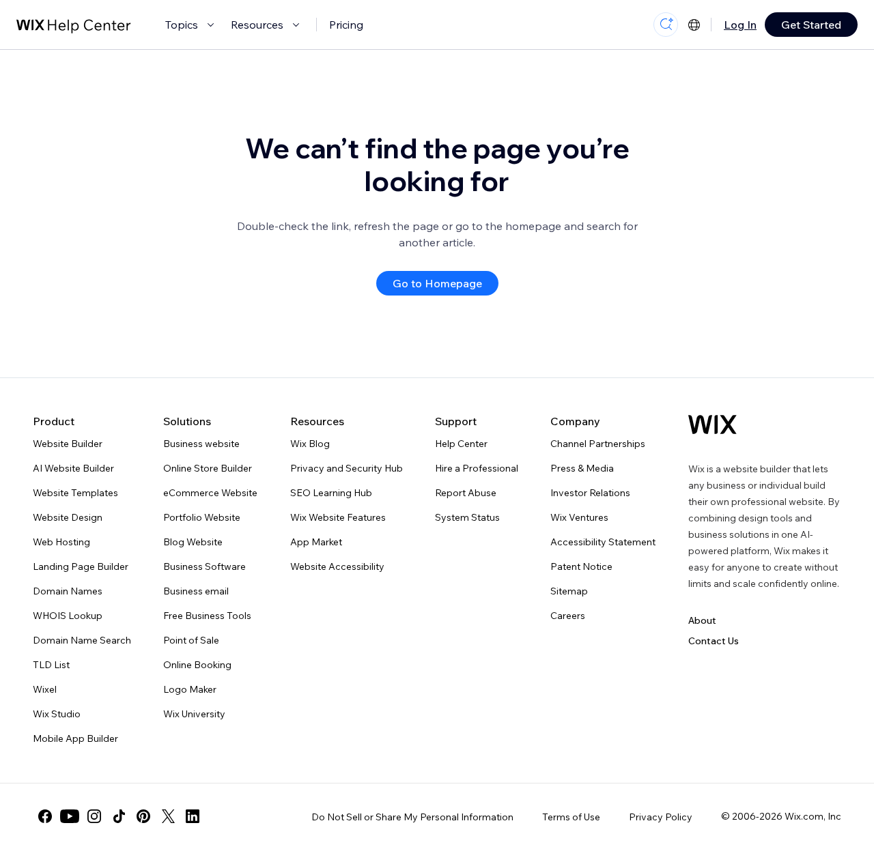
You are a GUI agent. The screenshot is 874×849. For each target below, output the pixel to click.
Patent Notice (581, 566)
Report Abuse (465, 493)
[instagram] (94, 816)
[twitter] (168, 816)
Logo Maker (189, 689)
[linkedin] (192, 816)
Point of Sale (191, 640)
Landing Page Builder (80, 566)
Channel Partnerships (597, 443)
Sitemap (569, 591)
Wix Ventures (579, 517)
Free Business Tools (207, 615)
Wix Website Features (338, 517)
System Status (467, 517)
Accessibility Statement (603, 542)
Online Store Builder (207, 468)
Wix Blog (310, 443)
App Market (316, 542)
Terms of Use (571, 817)
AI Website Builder (73, 468)
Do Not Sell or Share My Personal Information (412, 817)
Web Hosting (61, 542)
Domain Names (67, 591)
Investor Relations (590, 493)
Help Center (461, 443)
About (702, 620)
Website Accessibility (337, 566)
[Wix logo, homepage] (712, 424)
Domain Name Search (82, 640)
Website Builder (67, 443)
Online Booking (197, 665)
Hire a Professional (476, 468)
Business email (196, 591)
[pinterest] (143, 816)
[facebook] (45, 816)
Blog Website (193, 542)
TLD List (51, 665)
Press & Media (582, 468)
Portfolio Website (201, 517)
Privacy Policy (660, 817)
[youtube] (69, 816)
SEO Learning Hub (331, 493)
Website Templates (75, 493)
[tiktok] (119, 816)
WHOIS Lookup (67, 615)
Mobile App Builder (75, 738)
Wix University (194, 714)
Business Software (204, 566)
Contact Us (713, 641)
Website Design (67, 517)
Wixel (45, 689)
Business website (201, 443)
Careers (567, 615)
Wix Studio (57, 714)
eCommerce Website (210, 493)
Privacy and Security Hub (346, 468)
